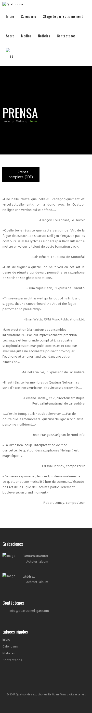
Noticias (44, 35)
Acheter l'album (37, 561)
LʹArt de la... (29, 576)
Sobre (10, 35)
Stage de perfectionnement (63, 16)
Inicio (10, 16)
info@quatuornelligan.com (29, 611)
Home (7, 121)
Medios (26, 35)
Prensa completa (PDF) (21, 174)
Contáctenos (66, 35)
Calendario (28, 16)
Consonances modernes (35, 555)
